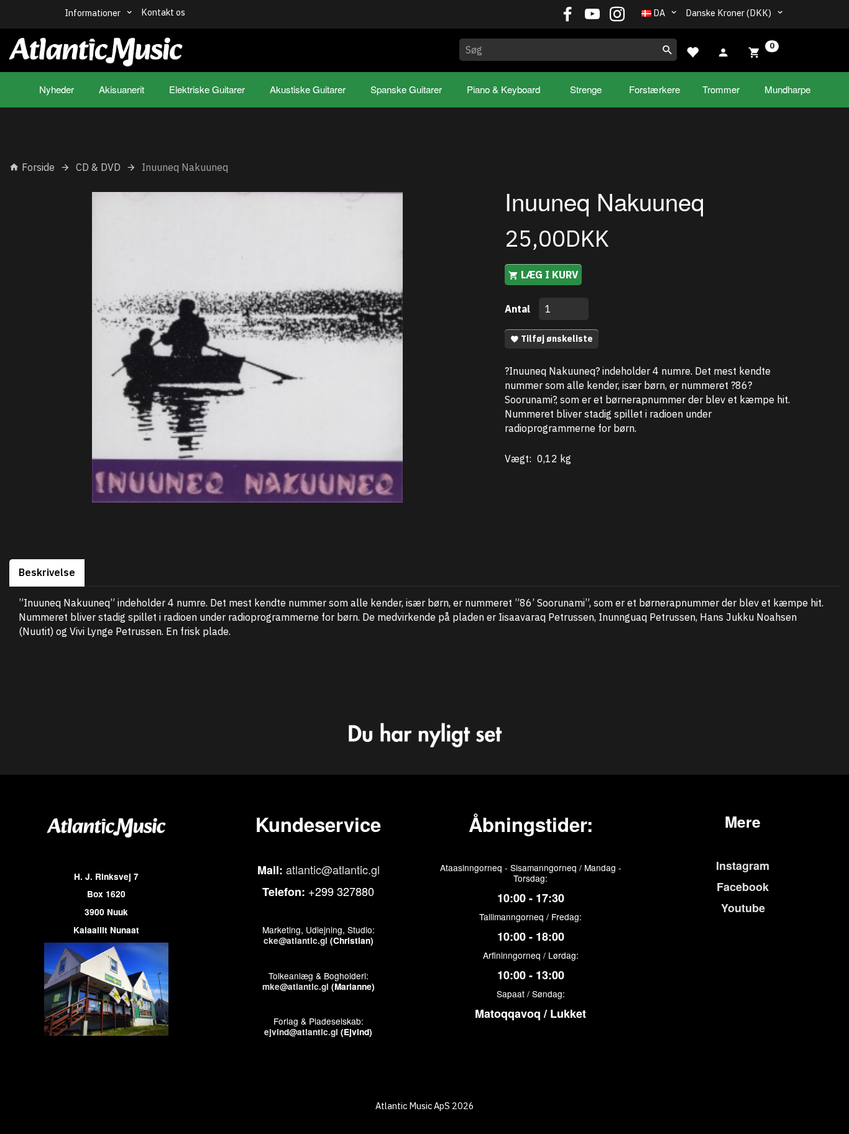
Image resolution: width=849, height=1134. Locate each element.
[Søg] (667, 50)
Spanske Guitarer (406, 89)
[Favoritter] (692, 51)
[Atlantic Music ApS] (95, 47)
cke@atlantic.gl (296, 940)
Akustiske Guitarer (308, 89)
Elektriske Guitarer (207, 89)
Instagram (742, 865)
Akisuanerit (121, 89)
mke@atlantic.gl (295, 986)
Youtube (743, 908)
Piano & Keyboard (503, 89)
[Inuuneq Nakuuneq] (247, 347)
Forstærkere (654, 89)
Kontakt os (163, 12)
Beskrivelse (47, 572)
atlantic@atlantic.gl (333, 869)
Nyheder (56, 89)
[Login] (723, 51)
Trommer (721, 89)
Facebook (743, 887)
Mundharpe (787, 89)
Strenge (586, 89)
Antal (519, 309)
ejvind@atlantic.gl (301, 1032)
